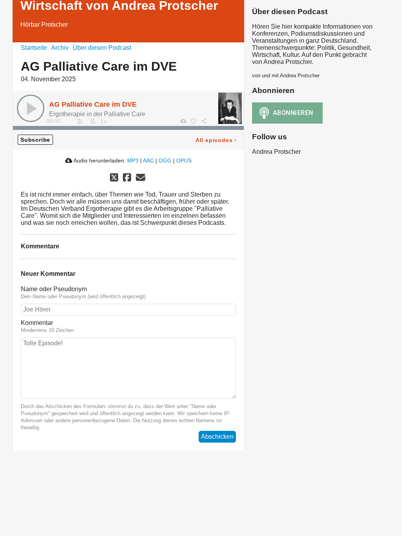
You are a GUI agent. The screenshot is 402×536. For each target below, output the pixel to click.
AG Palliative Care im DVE (93, 104)
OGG (165, 160)
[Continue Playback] (30, 108)
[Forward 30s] (93, 121)
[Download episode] (183, 120)
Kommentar (37, 322)
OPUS (184, 160)
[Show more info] (193, 120)
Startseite (34, 47)
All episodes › (216, 140)
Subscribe (35, 140)
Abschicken (217, 436)
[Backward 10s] (80, 121)
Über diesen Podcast (102, 47)
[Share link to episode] (203, 120)
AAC (148, 160)
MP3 (133, 160)
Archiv (60, 47)
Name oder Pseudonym (54, 289)
